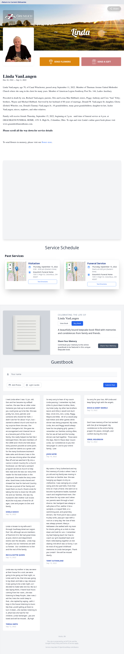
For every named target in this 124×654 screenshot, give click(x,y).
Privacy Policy (55, 643)
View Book (64, 323)
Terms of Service (68, 643)
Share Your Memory (108, 346)
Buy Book (77, 323)
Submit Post (110, 385)
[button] (16, 268)
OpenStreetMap (64, 647)
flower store (47, 142)
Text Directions (43, 282)
